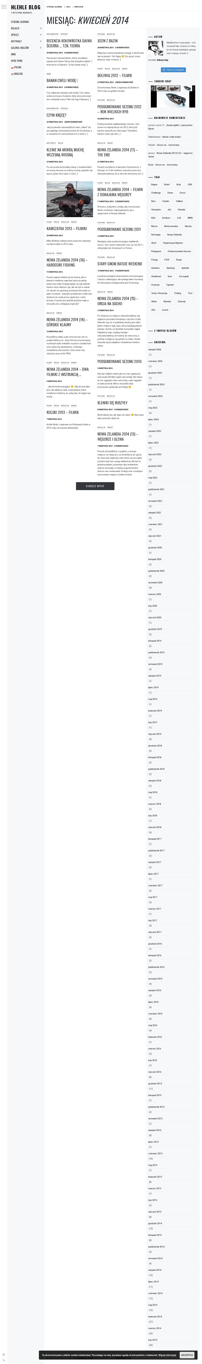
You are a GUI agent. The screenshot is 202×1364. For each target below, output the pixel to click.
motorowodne (171, 226)
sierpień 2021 (154, 512)
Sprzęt (15, 35)
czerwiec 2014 (155, 1293)
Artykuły (16, 41)
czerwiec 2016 (155, 1013)
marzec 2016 (154, 1048)
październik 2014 (156, 1246)
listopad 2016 (154, 955)
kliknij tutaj (162, 60)
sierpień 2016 (154, 990)
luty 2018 (152, 815)
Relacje (15, 28)
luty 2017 (152, 920)
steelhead (156, 276)
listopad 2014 (154, 1235)
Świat (125, 69)
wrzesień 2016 (155, 978)
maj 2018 (152, 792)
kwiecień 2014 (155, 1316)
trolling (177, 293)
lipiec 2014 (153, 1281)
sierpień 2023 (154, 431)
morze (154, 226)
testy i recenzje (159, 293)
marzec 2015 (154, 1188)
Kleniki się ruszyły (112, 402)
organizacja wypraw (173, 243)
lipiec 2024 (153, 419)
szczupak (184, 276)
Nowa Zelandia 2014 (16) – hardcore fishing (67, 262)
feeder (166, 201)
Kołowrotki (53, 34)
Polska (101, 34)
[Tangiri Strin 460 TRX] (162, 88)
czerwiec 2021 (155, 524)
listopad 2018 (154, 757)
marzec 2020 (154, 594)
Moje (107, 69)
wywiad (167, 301)
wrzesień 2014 (155, 1258)
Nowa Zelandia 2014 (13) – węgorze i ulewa (117, 436)
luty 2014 (152, 1340)
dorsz (183, 192)
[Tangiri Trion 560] (186, 88)
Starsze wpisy (95, 486)
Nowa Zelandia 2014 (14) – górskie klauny (67, 322)
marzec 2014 (154, 1328)
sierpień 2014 (154, 1270)
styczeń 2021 (154, 536)
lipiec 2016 (153, 1002)
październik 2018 (156, 769)
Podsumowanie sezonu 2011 (119, 229)
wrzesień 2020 (155, 582)
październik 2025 (156, 384)
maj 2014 (152, 1305)
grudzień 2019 (155, 629)
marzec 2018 (154, 804)
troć (190, 293)
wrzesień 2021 (155, 501)
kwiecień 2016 (155, 1037)
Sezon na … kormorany (168, 145)
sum (170, 276)
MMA (190, 218)
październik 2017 (156, 850)
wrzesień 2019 (155, 664)
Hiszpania (156, 209)
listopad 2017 (154, 839)
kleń (153, 218)
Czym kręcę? (56, 115)
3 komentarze (71, 53)
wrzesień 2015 (155, 1118)
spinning (171, 268)
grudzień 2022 (155, 466)
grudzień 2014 (155, 1223)
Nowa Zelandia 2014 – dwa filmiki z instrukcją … (68, 371)
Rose (150, 164)
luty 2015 (152, 1200)
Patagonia (156, 251)
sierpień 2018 (154, 780)
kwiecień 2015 (155, 1177)
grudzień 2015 (155, 1083)
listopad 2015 (154, 1095)
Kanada (181, 209)
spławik (185, 268)
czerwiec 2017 (155, 885)
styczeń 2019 (154, 734)
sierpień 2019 (154, 675)
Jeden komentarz (124, 82)
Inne (13, 54)
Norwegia (155, 234)
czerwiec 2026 (155, 361)
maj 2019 (152, 699)
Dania (170, 192)
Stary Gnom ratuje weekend (119, 264)
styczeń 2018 (154, 827)
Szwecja (155, 284)
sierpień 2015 (154, 1130)
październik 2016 (156, 967)
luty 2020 (152, 606)
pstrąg (154, 259)
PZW (166, 259)
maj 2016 (152, 1025)
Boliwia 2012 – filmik (114, 75)
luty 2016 (152, 1060)
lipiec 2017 (153, 874)
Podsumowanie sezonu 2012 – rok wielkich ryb (119, 109)
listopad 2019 (154, 641)
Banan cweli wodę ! (62, 80)
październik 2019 (156, 652)
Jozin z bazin (107, 41)
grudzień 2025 (155, 373)
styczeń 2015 (154, 1211)
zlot (153, 310)
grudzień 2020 (155, 547)
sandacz (155, 268)
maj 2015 (152, 1165)
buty (179, 184)
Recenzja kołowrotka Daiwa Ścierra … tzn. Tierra (69, 43)
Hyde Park (16, 61)
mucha (188, 226)
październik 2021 (156, 489)
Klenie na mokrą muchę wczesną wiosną (65, 152)
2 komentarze (122, 47)
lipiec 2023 (153, 442)
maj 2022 (152, 477)
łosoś (165, 310)
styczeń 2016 (154, 1072)
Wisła (154, 301)
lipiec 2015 (153, 1142)
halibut (179, 201)
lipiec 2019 (153, 687)
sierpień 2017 (154, 862)
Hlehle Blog (26, 7)
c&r (190, 184)
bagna (154, 184)
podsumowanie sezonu (179, 251)
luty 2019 (152, 722)
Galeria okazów (20, 48)
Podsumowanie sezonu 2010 (119, 361)
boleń (167, 184)
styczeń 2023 (154, 454)
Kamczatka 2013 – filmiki (67, 228)
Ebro (153, 201)
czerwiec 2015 (155, 1153)
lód (179, 218)
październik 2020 (156, 571)
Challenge (156, 192)
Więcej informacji (167, 1355)
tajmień (170, 284)
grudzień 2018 (155, 745)
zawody (182, 301)
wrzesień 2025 (155, 396)
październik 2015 (156, 1107)
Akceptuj (187, 1355)
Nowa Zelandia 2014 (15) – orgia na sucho (117, 300)
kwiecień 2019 (155, 710)
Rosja (179, 259)
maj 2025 (152, 407)
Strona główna (20, 22)
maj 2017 (152, 897)
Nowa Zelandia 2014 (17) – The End (117, 152)
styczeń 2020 (154, 617)
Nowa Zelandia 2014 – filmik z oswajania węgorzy (120, 191)
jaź (169, 209)
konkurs (166, 218)
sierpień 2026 (154, 349)
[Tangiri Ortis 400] (174, 88)
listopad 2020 (154, 559)
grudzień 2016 (155, 943)
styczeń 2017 (154, 932)
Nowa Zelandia (174, 234)
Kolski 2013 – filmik (63, 412)
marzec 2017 (154, 909)
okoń (153, 243)
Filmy (100, 69)
